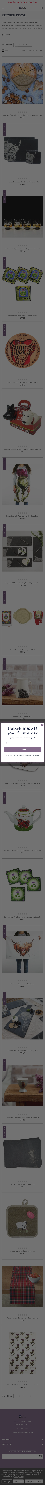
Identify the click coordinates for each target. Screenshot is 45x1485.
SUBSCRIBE (22, 749)
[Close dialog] (42, 725)
